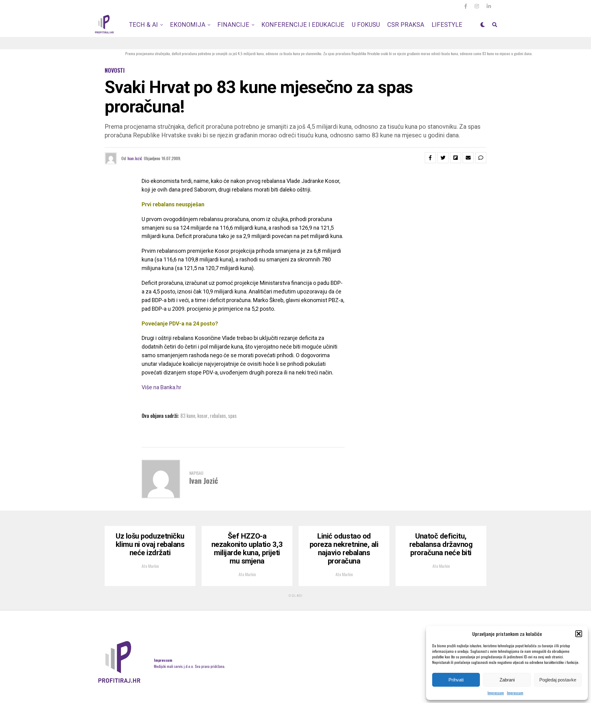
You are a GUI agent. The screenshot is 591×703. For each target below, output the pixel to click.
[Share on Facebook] (430, 157)
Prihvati (456, 679)
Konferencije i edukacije (302, 24)
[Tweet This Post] (442, 157)
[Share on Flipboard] (455, 157)
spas (232, 415)
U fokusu (366, 24)
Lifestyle (447, 24)
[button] (579, 634)
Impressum (496, 692)
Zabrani (507, 679)
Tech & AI (143, 24)
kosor (202, 415)
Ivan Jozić (134, 158)
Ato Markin (150, 566)
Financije (233, 24)
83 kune (187, 415)
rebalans (218, 415)
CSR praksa (405, 24)
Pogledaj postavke (557, 679)
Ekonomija (187, 24)
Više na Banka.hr (161, 387)
